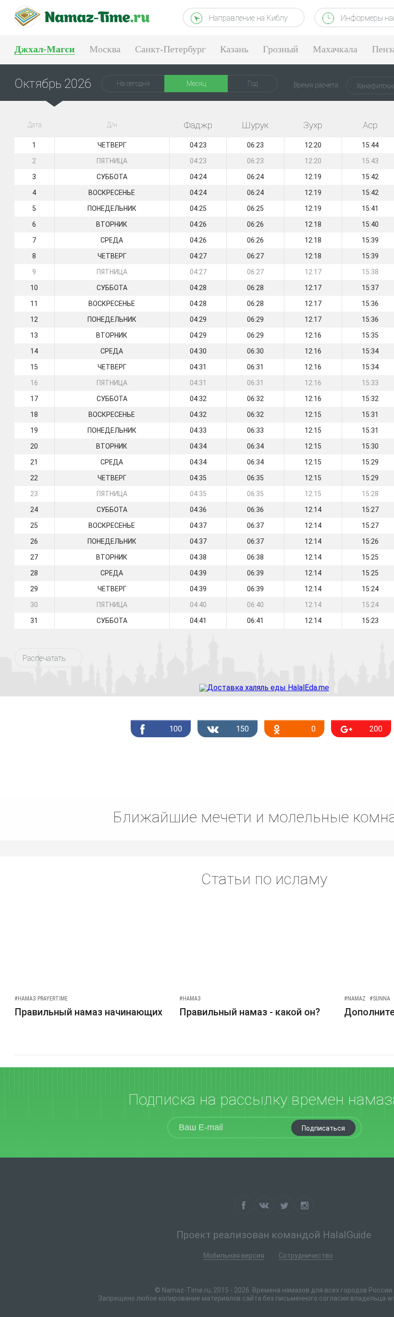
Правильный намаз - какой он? (249, 1012)
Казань (234, 49)
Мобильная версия (233, 1255)
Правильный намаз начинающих (88, 1012)
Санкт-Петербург (170, 49)
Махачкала (335, 49)
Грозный (280, 49)
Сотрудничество (306, 1255)
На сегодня (133, 83)
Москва (105, 49)
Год (252, 83)
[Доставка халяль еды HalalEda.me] (264, 687)
